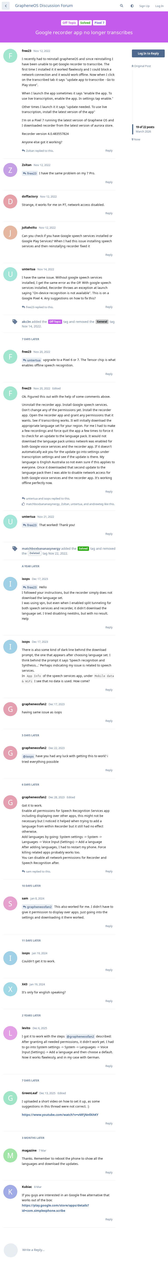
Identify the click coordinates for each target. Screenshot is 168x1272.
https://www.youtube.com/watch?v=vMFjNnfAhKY (60, 1115)
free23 (32, 173)
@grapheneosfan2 (80, 1036)
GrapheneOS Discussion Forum (44, 5)
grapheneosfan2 (39, 907)
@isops (28, 756)
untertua (33, 360)
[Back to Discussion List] (6, 6)
